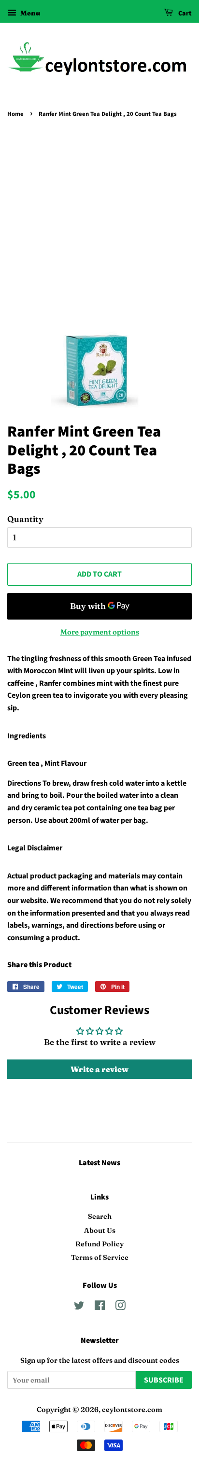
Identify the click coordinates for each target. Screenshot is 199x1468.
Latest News (99, 1162)
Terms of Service (99, 1257)
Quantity (25, 519)
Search (100, 1216)
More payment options (99, 631)
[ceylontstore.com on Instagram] (120, 1307)
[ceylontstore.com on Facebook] (99, 1307)
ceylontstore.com (132, 1409)
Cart (184, 13)
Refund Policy (99, 1244)
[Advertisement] (99, 224)
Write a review (99, 1069)
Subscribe (164, 1380)
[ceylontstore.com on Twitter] (79, 1307)
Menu (29, 13)
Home (15, 114)
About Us (99, 1230)
